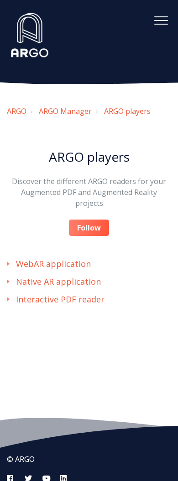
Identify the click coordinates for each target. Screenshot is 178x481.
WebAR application (53, 263)
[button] (161, 20)
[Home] (29, 35)
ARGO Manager (65, 111)
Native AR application (58, 281)
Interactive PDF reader (60, 299)
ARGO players (127, 111)
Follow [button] (89, 228)
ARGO (16, 111)
